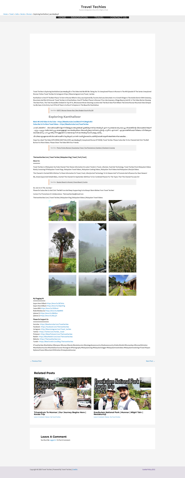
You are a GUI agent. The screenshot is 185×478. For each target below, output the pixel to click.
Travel (99, 17)
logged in (53, 440)
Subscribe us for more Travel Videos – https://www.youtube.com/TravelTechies (61, 124)
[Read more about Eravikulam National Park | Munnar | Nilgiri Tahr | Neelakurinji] (122, 393)
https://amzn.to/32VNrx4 (49, 308)
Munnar (47, 417)
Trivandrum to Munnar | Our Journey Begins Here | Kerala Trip (60, 413)
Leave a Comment (39, 417)
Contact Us (118, 17)
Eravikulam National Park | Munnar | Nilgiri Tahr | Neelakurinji (118, 413)
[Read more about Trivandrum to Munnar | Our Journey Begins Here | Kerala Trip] (62, 393)
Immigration (79, 17)
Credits (74, 469)
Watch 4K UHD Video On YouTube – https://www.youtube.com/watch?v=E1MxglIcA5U (62, 122)
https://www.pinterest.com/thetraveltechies (56, 334)
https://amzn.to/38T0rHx (55, 303)
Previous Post (36, 361)
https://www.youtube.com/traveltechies (54, 324)
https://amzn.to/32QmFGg (56, 306)
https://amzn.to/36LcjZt (48, 316)
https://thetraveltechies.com (50, 339)
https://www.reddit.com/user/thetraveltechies (56, 337)
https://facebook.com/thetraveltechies (55, 327)
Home (62, 17)
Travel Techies (93, 7)
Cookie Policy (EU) (148, 469)
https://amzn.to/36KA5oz (49, 313)
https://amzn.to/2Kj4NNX (54, 311)
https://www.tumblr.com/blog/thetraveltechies (56, 341)
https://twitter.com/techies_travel (51, 332)
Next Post (150, 361)
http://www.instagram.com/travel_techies (56, 329)
